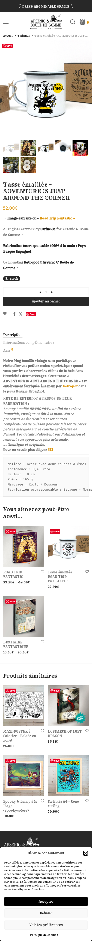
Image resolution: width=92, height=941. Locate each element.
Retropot (70, 386)
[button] (85, 853)
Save (9, 45)
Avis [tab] (8, 350)
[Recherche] (74, 21)
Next (88, 89)
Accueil (8, 35)
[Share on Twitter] (20, 314)
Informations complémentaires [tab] (28, 343)
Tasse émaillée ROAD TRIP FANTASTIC (60, 576)
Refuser (46, 913)
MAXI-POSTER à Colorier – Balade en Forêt (19, 735)
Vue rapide (10, 582)
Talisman (24, 35)
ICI (50, 450)
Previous (4, 89)
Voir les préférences (46, 925)
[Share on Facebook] (14, 314)
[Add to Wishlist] (6, 313)
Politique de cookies (44, 935)
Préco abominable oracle (46, 6)
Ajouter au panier (46, 301)
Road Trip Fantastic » (57, 218)
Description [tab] (12, 335)
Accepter (46, 901)
